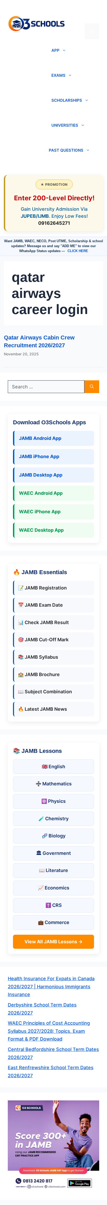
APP (55, 50)
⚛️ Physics (53, 801)
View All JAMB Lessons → (53, 941)
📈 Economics (53, 887)
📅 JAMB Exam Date (40, 605)
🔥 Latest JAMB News (42, 709)
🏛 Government (53, 853)
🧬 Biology (53, 835)
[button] (92, 15)
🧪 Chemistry (53, 818)
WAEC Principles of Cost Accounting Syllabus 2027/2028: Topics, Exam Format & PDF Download (49, 1031)
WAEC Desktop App (41, 530)
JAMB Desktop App (40, 475)
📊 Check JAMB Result (43, 622)
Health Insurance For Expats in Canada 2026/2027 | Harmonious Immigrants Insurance (51, 986)
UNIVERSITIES (64, 125)
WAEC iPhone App (40, 511)
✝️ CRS (53, 905)
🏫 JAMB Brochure (39, 674)
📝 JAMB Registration (42, 588)
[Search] (91, 386)
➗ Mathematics (54, 783)
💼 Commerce (53, 922)
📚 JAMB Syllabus (38, 657)
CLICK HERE (78, 251)
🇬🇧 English (53, 766)
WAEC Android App (41, 493)
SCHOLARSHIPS (66, 100)
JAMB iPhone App (39, 456)
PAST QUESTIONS (66, 150)
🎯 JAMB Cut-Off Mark (43, 639)
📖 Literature (53, 870)
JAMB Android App (40, 438)
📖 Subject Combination (45, 691)
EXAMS (58, 75)
